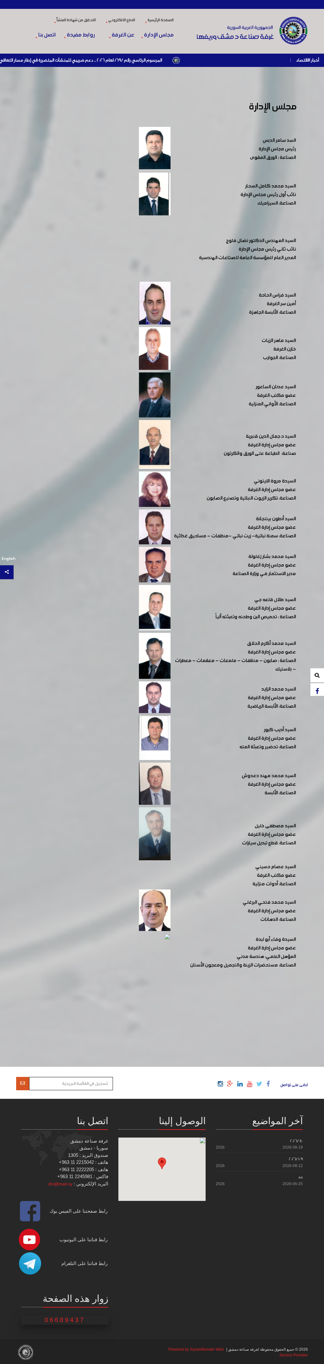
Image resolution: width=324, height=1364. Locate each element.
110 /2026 (296, 1140)
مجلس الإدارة (158, 35)
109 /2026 (296, 1159)
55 (300, 1177)
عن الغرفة (122, 35)
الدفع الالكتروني (121, 20)
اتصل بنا (46, 35)
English (9, 559)
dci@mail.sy (60, 1183)
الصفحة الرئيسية (160, 20)
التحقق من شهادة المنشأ (76, 20)
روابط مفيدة (80, 35)
